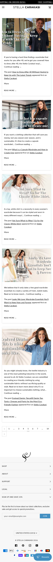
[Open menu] (5, 7)
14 (48, 429)
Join (45, 516)
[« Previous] (4, 428)
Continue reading (12, 67)
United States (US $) (25, 533)
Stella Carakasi (10, 78)
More (6, 83)
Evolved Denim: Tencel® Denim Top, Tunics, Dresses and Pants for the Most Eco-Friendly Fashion (23, 401)
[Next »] (4, 433)
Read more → (10, 90)
